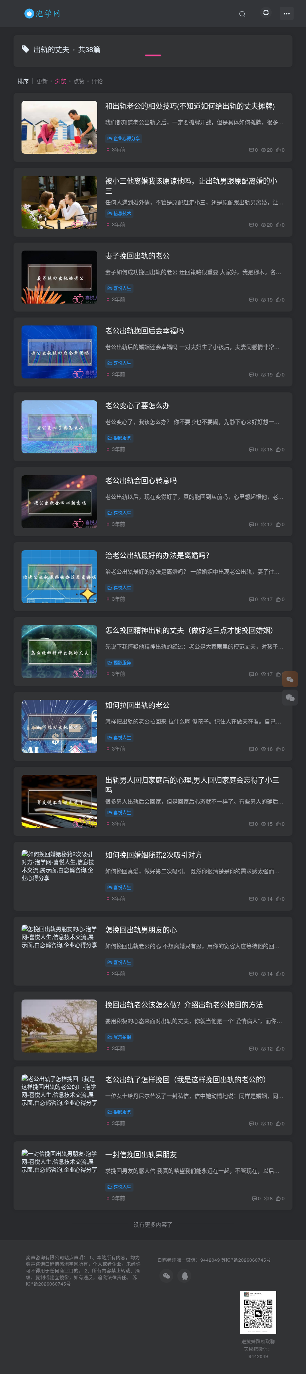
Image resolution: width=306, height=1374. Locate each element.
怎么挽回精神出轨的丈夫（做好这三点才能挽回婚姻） (191, 630)
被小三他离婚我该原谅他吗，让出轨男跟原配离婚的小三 (191, 185)
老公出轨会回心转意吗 (141, 480)
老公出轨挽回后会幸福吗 (144, 330)
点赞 (78, 81)
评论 (97, 81)
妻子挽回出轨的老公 (137, 255)
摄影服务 (122, 438)
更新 (42, 81)
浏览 (60, 81)
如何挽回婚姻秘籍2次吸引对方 (153, 854)
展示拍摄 (122, 1037)
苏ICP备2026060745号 (246, 1259)
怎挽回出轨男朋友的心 (141, 929)
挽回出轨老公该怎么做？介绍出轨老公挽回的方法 (184, 1004)
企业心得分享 (127, 138)
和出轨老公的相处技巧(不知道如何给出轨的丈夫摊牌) (190, 105)
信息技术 (122, 213)
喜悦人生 (122, 288)
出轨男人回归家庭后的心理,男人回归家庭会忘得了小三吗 (192, 784)
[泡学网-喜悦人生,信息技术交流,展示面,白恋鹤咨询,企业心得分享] (43, 12)
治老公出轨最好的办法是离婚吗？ (159, 555)
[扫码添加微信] (290, 698)
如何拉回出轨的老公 (137, 705)
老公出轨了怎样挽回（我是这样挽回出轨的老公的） (187, 1079)
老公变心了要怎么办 (137, 405)
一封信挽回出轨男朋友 (141, 1154)
